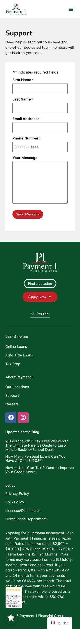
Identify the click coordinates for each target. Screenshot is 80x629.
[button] (71, 9)
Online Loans (16, 346)
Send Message (28, 214)
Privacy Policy (17, 493)
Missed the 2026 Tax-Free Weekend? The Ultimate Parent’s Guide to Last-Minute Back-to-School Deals (36, 445)
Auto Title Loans (19, 355)
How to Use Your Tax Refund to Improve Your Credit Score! (39, 469)
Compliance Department (26, 519)
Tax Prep (12, 364)
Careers (11, 404)
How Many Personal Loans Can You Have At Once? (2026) (35, 458)
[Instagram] (23, 417)
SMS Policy (14, 502)
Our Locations (17, 387)
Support (12, 395)
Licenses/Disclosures (22, 510)
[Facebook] (10, 417)
